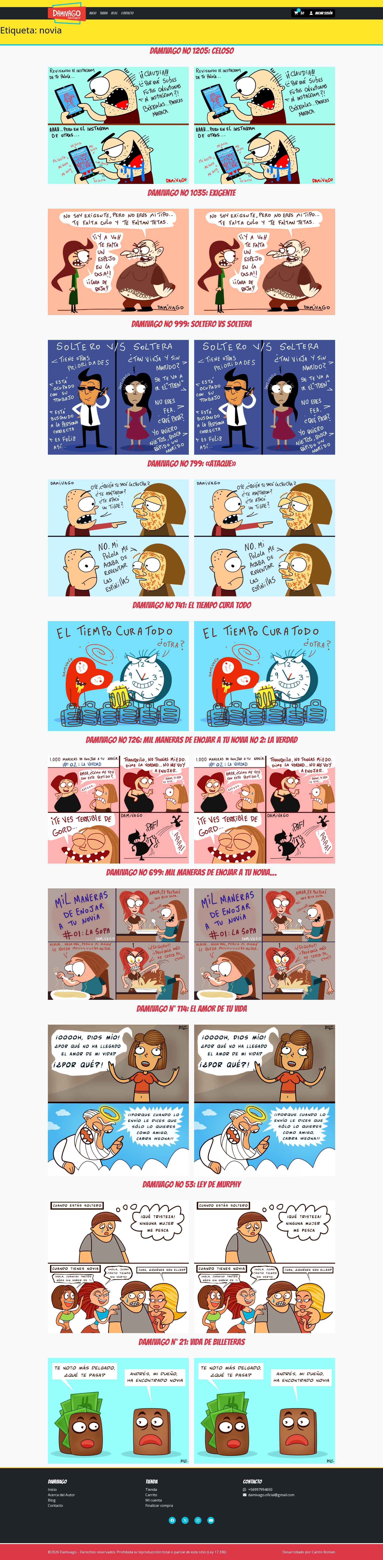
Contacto (55, 1505)
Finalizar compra (159, 1505)
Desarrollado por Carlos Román (308, 1552)
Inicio (52, 1489)
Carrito (151, 1494)
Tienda (151, 1489)
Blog (52, 1500)
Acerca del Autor (61, 1494)
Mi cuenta (153, 1500)
